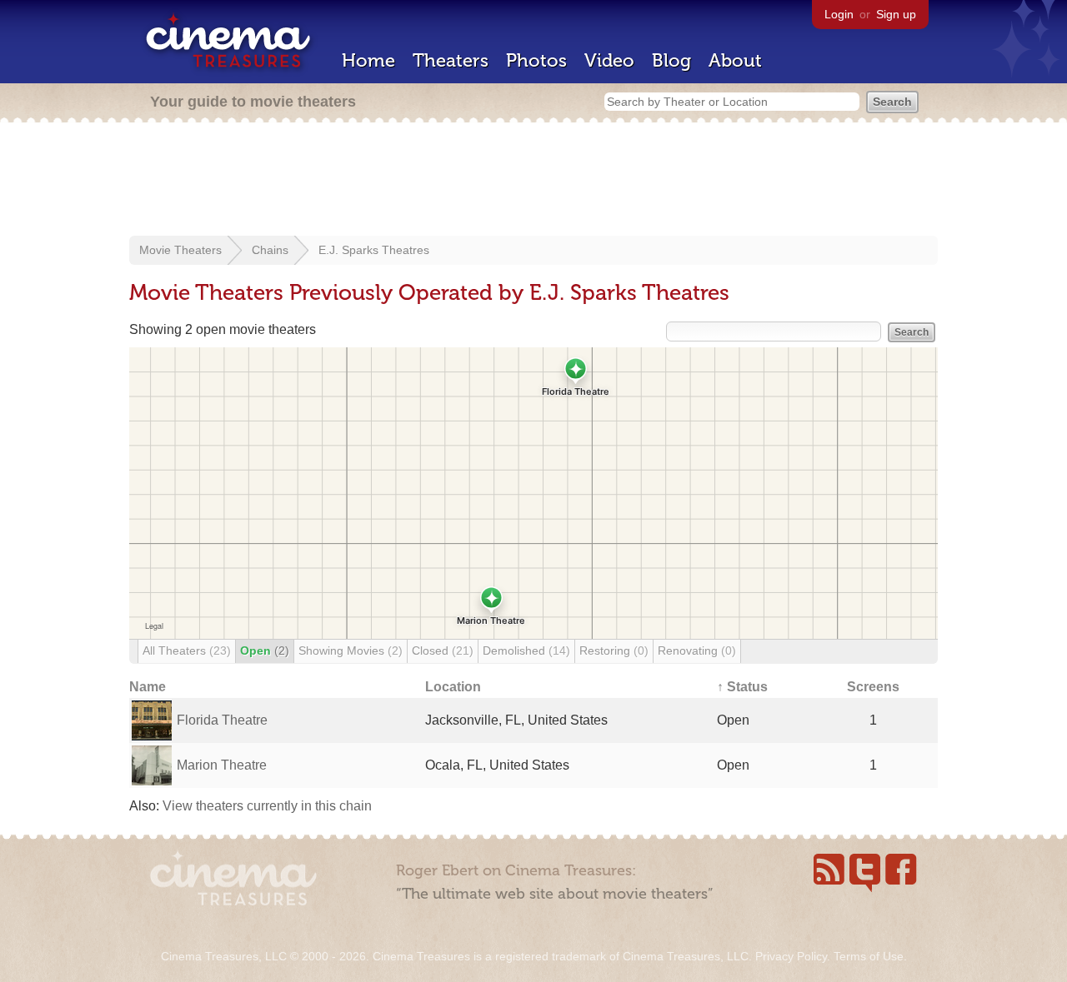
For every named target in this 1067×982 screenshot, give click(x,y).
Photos (536, 60)
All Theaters (187, 650)
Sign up (896, 14)
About (735, 60)
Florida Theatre (222, 720)
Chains (270, 250)
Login (839, 14)
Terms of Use (869, 956)
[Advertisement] (533, 180)
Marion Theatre (222, 765)
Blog (671, 60)
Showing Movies (350, 650)
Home (368, 60)
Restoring (614, 650)
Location (453, 687)
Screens (873, 687)
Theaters (450, 60)
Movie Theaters (180, 250)
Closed (442, 650)
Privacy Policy (791, 956)
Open (264, 650)
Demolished (526, 650)
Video (609, 60)
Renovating (697, 650)
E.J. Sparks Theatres (373, 250)
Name (147, 687)
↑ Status (742, 687)
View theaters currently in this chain (267, 806)
